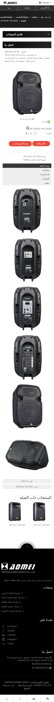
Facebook (12, 626)
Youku (10, 643)
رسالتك (39, 144)
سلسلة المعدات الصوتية (11, 611)
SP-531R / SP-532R (24, 487)
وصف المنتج (44, 166)
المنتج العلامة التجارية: (37, 160)
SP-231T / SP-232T (30, 525)
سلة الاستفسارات (20, 144)
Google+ (11, 630)
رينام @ (23, 55)
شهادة (47, 183)
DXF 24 (24, 481)
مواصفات (45, 170)
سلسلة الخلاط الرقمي (11, 593)
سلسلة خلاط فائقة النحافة (13, 597)
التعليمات (45, 179)
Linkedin (11, 635)
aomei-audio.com (12, 55)
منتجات (27, 8)
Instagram (12, 639)
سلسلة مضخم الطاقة (10, 606)
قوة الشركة (44, 174)
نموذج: (43, 156)
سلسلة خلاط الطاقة (10, 602)
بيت (8, 8)
